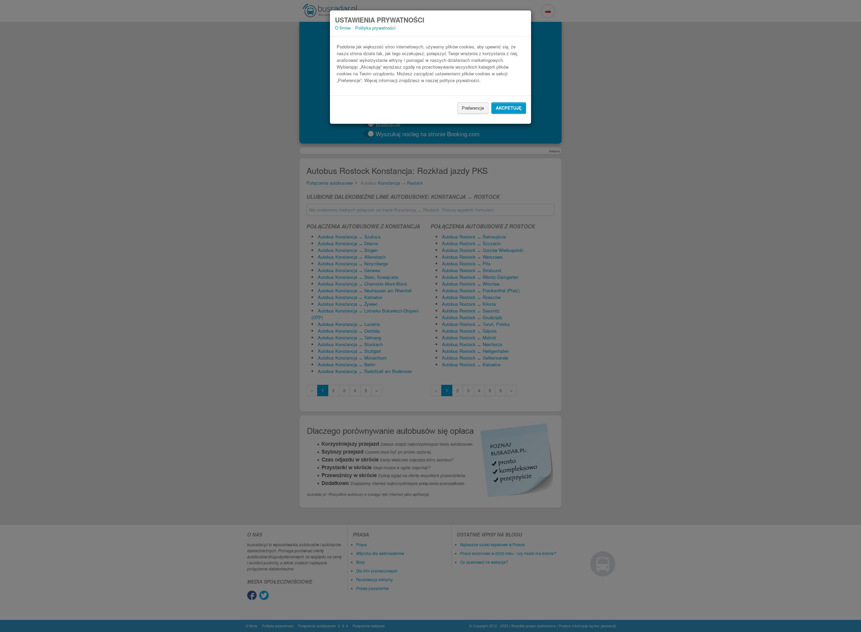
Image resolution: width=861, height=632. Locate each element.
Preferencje (473, 108)
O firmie (342, 28)
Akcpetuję (509, 108)
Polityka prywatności (375, 28)
